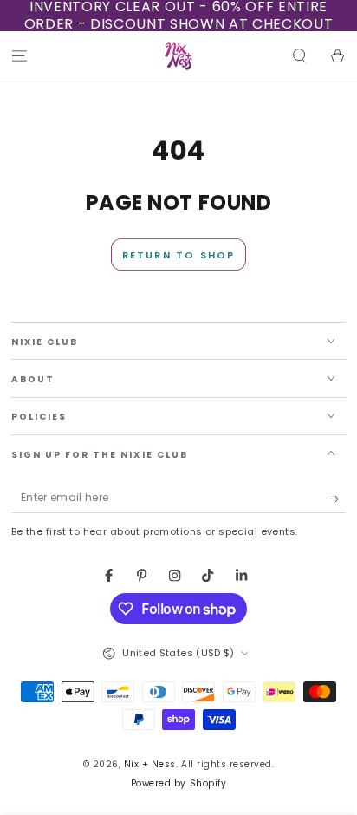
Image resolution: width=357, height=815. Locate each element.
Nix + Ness (150, 764)
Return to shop (179, 255)
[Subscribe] (338, 499)
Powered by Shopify (178, 783)
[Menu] (19, 56)
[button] (300, 56)
